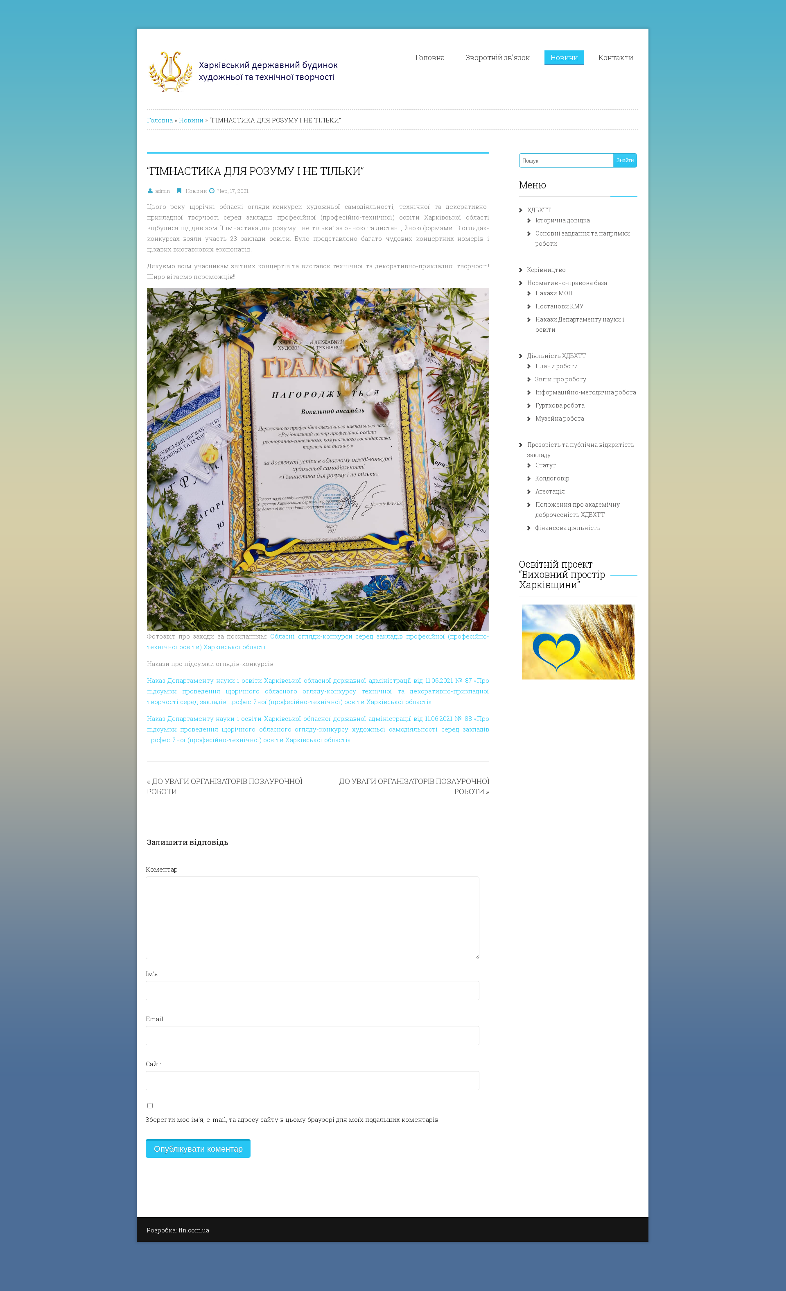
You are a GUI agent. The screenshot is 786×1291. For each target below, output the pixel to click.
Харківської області (234, 647)
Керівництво (546, 270)
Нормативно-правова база (567, 283)
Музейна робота (559, 418)
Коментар (162, 869)
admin (163, 191)
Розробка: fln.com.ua (178, 1230)
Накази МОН (554, 293)
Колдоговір (552, 478)
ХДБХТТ (539, 210)
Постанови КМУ (559, 306)
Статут (545, 465)
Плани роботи (556, 366)
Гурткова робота (560, 405)
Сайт (153, 1064)
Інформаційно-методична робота (585, 392)
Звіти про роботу (560, 379)
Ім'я (152, 973)
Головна (430, 57)
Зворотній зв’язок (497, 57)
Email (154, 1019)
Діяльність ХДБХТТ (556, 356)
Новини (564, 57)
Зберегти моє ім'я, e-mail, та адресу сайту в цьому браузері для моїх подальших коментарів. (293, 1119)
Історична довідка (562, 220)
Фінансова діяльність (568, 528)
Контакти (616, 57)
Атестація (550, 491)
